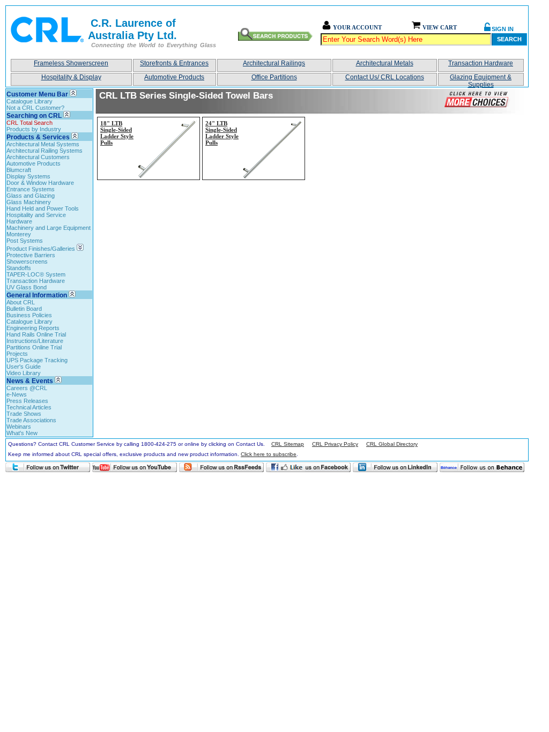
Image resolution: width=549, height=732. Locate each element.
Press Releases (27, 401)
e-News (16, 394)
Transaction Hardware (480, 63)
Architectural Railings (274, 63)
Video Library (23, 373)
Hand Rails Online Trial (36, 334)
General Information (36, 295)
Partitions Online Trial (34, 347)
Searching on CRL (34, 115)
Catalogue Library (29, 101)
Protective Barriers (30, 255)
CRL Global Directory (392, 444)
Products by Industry (33, 129)
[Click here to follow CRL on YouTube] (134, 467)
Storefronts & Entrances (174, 63)
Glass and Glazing (30, 195)
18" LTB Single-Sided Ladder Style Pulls (116, 133)
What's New (22, 433)
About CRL (20, 302)
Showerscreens (27, 261)
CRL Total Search (29, 122)
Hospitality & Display (71, 77)
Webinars (18, 426)
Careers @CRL (26, 388)
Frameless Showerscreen (71, 63)
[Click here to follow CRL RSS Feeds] (221, 467)
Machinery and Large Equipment (48, 228)
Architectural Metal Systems (42, 144)
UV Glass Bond (26, 287)
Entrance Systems (30, 189)
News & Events (29, 381)
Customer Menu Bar (37, 94)
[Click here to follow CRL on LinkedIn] (395, 467)
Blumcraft (18, 170)
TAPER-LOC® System (35, 274)
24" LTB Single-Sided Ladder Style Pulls (222, 133)
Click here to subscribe (268, 454)
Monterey (18, 234)
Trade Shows (23, 413)
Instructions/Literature (34, 341)
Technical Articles (28, 407)
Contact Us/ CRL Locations (384, 77)
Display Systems (28, 176)
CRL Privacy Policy (335, 444)
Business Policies (29, 315)
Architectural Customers (38, 157)
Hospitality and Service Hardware (36, 218)
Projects (17, 353)
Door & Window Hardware (40, 183)
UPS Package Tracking (37, 360)
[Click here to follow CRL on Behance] (482, 467)
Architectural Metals (384, 63)
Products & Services (38, 137)
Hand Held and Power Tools (42, 208)
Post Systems (24, 240)
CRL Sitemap (287, 444)
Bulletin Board (24, 308)
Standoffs (18, 268)
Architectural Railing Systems (44, 150)
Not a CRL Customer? (35, 107)
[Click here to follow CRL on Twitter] (47, 467)
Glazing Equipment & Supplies (480, 79)
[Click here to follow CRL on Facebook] (308, 467)
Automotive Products (174, 77)
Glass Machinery (28, 202)
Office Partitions (274, 77)
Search (509, 39)
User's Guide (23, 366)
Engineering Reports (33, 328)
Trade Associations (31, 420)
